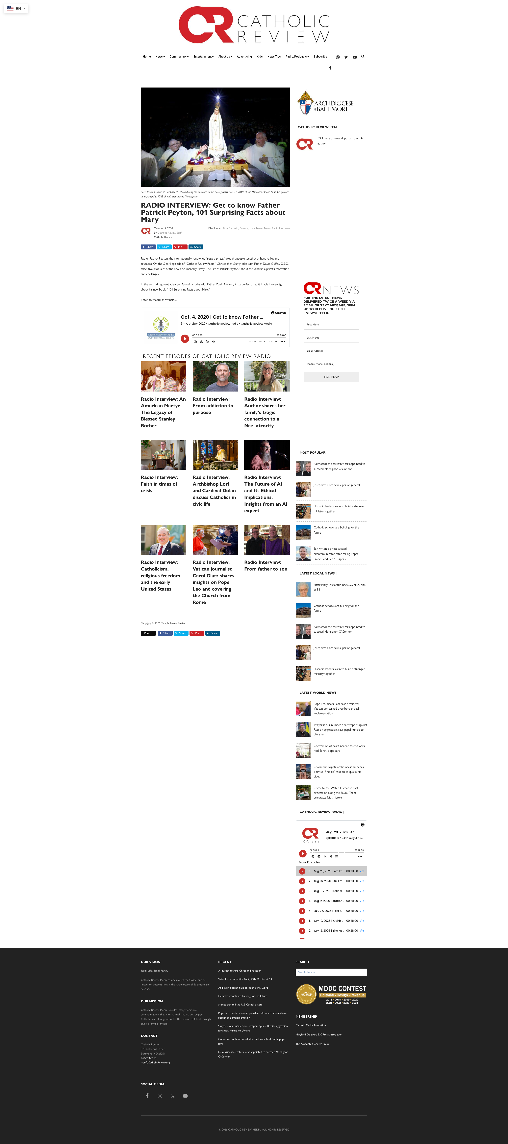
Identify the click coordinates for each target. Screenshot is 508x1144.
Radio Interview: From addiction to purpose (213, 405)
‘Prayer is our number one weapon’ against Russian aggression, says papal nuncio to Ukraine (340, 729)
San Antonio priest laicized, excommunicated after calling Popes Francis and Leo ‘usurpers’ (336, 554)
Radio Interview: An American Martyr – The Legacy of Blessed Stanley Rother (163, 412)
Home (147, 56)
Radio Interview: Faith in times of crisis (159, 484)
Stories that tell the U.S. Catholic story (240, 1004)
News (159, 56)
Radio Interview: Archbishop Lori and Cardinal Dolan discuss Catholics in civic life (214, 490)
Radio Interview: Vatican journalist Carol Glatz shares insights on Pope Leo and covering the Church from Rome (213, 582)
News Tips (274, 56)
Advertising (244, 56)
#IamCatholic (230, 228)
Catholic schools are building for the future (242, 996)
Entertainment (202, 56)
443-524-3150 (148, 1058)
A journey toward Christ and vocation (239, 970)
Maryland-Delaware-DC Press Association (319, 1034)
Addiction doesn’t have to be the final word (243, 987)
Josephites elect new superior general (337, 485)
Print (146, 633)
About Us (224, 56)
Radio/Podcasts (296, 56)
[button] (363, 57)
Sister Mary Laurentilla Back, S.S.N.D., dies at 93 (245, 979)
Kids (260, 56)
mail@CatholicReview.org (155, 1062)
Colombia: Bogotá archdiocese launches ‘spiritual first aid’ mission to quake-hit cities (339, 771)
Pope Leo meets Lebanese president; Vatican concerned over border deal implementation (336, 708)
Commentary (178, 56)
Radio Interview (281, 228)
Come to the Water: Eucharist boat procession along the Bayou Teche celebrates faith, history (336, 792)
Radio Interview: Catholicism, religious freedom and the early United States (160, 575)
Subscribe (320, 56)
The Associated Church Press (312, 1044)
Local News (256, 228)
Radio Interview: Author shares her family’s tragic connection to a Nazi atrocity (265, 412)
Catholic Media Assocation (311, 1025)
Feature (244, 228)
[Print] (142, 633)
